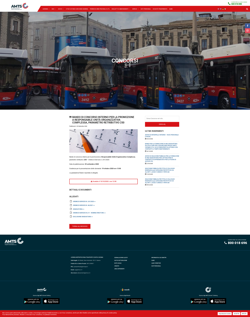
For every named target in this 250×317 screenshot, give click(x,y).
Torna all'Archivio (80, 226)
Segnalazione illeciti (121, 257)
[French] (221, 9)
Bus (53, 9)
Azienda (45, 9)
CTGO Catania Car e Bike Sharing (77, 9)
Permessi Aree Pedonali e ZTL (100, 9)
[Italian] (225, 9)
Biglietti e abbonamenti (120, 9)
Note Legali (117, 263)
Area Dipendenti (119, 269)
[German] (223, 9)
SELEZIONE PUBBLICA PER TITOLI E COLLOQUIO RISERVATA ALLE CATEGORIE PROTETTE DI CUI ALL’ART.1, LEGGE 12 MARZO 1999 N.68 (160, 170)
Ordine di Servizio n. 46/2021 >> (84, 205)
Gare (171, 9)
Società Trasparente (160, 9)
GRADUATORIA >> (78, 209)
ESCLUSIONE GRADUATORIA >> (83, 216)
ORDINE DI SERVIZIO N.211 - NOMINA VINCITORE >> (89, 213)
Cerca (161, 124)
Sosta (60, 9)
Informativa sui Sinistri (158, 257)
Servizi (134, 9)
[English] (219, 9)
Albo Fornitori (156, 263)
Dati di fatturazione (120, 260)
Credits (116, 266)
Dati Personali (146, 9)
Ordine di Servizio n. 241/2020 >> (84, 201)
